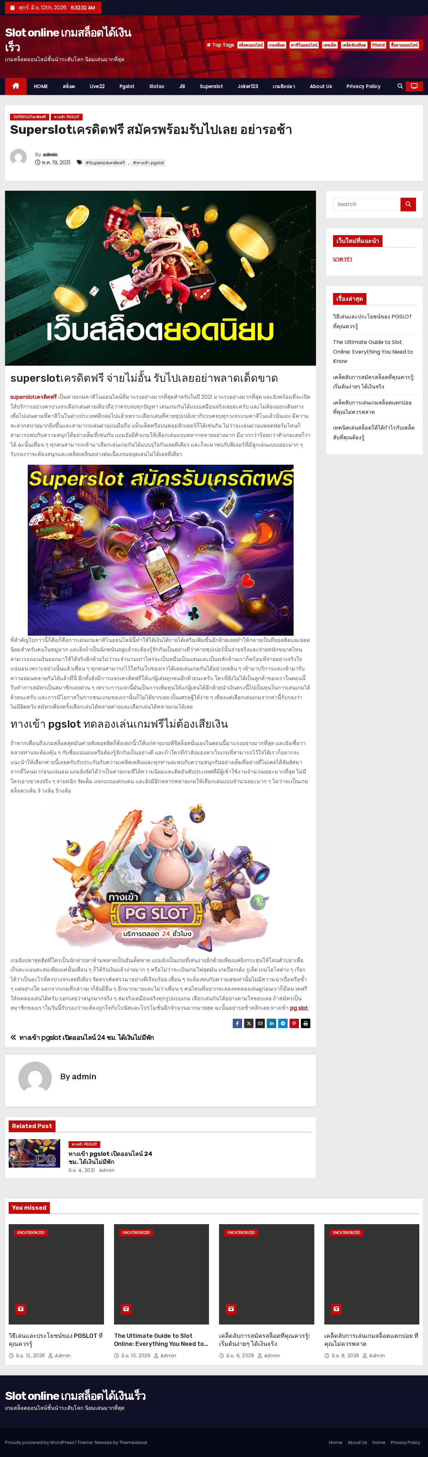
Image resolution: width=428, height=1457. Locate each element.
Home (335, 1442)
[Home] (16, 86)
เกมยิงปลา (284, 86)
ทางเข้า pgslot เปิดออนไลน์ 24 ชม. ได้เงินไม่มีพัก (110, 1158)
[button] (400, 86)
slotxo (157, 86)
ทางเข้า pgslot (66, 116)
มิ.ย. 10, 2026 (136, 1355)
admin (50, 155)
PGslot (378, 45)
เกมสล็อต (277, 45)
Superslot (211, 86)
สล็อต (69, 86)
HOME (41, 86)
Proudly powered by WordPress (40, 1442)
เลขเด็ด (329, 45)
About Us (321, 86)
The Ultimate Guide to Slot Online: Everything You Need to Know (373, 351)
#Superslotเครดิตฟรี (105, 163)
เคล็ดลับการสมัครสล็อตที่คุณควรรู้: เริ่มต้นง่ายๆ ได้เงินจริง (264, 1340)
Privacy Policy (364, 86)
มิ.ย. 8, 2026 (346, 1355)
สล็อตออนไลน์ (251, 45)
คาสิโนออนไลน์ (304, 45)
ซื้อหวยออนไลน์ (404, 45)
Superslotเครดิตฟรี (29, 116)
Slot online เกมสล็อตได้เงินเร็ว (75, 1396)
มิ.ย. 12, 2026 (31, 1355)
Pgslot (127, 86)
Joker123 (248, 86)
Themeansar (133, 1442)
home (379, 1442)
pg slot (299, 1008)
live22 (97, 86)
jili (182, 86)
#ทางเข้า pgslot (148, 163)
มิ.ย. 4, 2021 (82, 1170)
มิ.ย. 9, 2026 (241, 1355)
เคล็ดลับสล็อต (354, 45)
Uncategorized (30, 1232)
